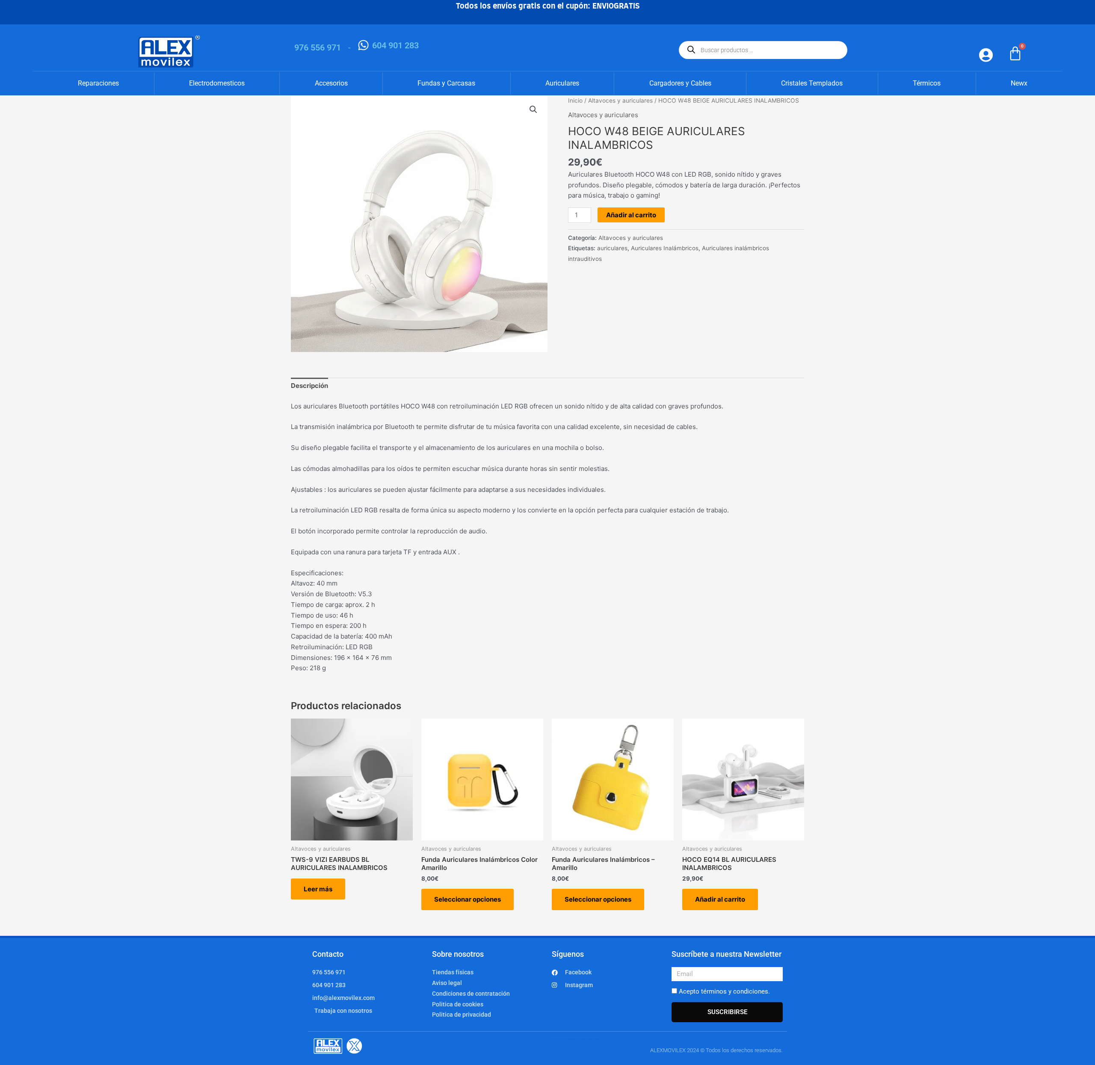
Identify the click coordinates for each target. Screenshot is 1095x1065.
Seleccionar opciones (467, 899)
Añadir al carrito (631, 215)
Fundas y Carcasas (446, 83)
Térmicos (927, 83)
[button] (533, 109)
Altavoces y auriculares (620, 100)
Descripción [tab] (309, 386)
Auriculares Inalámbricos (664, 248)
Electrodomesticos (217, 83)
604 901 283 (395, 45)
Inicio (575, 100)
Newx (1019, 83)
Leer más (318, 889)
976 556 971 (317, 47)
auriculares (612, 248)
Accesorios (331, 83)
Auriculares (562, 83)
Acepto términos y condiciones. (724, 991)
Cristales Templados (812, 83)
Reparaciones (98, 83)
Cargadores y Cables (680, 83)
